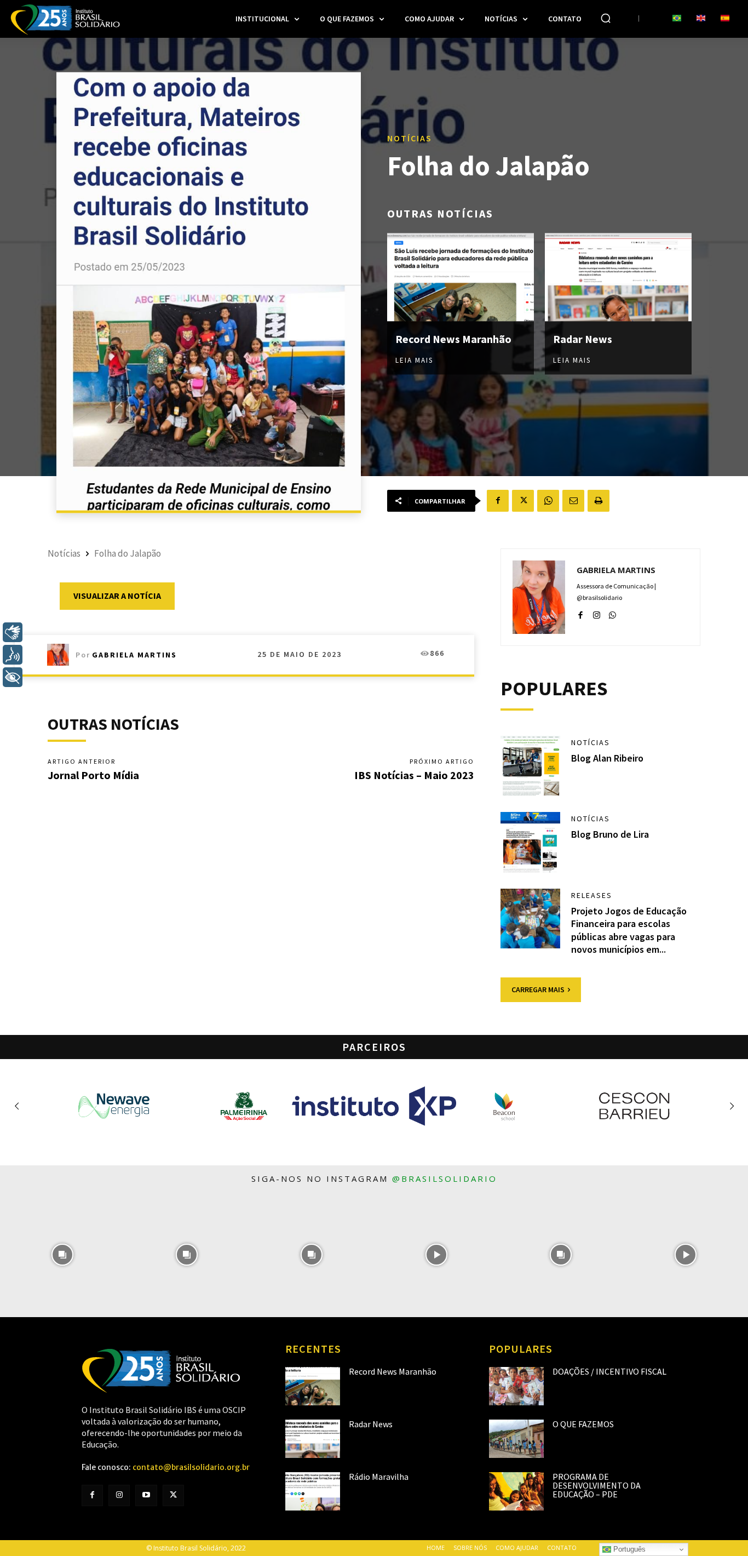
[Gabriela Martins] (61, 655)
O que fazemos (583, 1423)
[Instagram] (596, 613)
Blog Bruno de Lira (610, 834)
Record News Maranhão (453, 339)
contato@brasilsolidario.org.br (191, 1467)
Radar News (582, 339)
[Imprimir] (598, 501)
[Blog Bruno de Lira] (530, 842)
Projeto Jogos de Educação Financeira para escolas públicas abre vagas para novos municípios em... (629, 930)
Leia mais (414, 360)
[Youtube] (146, 1495)
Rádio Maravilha (378, 1476)
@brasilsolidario (444, 1178)
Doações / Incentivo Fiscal (609, 1371)
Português (628, 1549)
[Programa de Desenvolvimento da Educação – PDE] (516, 1491)
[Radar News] (618, 277)
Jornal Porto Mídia (93, 775)
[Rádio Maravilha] (312, 1491)
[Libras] (12, 632)
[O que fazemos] (516, 1439)
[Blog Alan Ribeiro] (530, 766)
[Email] (573, 501)
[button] (605, 18)
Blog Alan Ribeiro (607, 758)
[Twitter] (173, 1495)
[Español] (725, 18)
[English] (701, 18)
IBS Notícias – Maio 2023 (414, 775)
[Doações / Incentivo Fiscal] (516, 1386)
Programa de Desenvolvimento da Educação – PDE (597, 1485)
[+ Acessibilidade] (12, 677)
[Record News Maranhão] (460, 277)
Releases (591, 895)
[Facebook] (498, 501)
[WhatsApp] (548, 501)
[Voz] (12, 655)
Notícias (409, 138)
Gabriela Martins (134, 655)
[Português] (677, 18)
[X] (523, 501)
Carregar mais (538, 989)
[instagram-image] (62, 1254)
